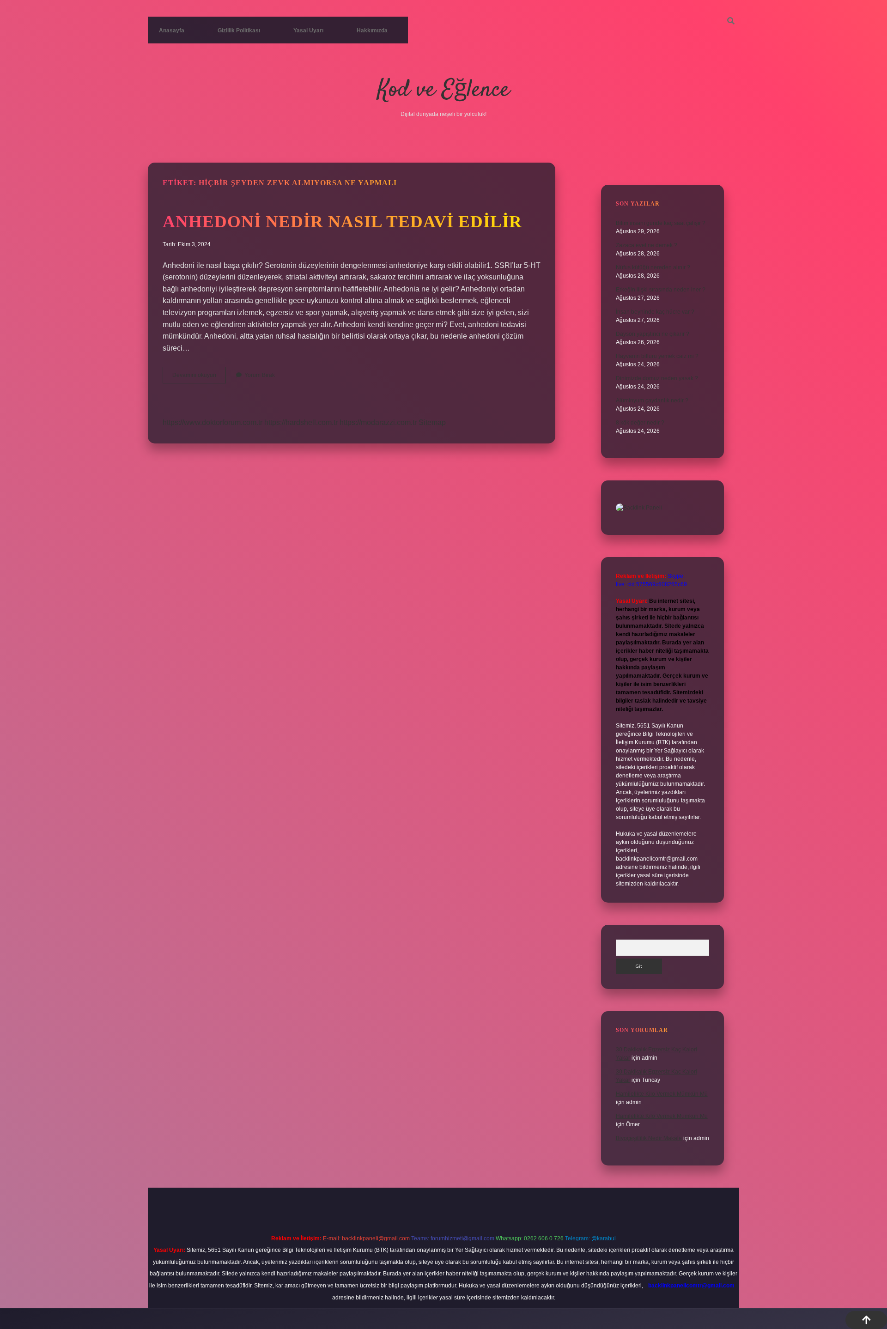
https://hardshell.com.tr (301, 422)
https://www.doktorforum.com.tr (212, 422)
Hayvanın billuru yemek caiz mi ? (657, 356)
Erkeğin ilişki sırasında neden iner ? (660, 289)
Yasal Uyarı (308, 30)
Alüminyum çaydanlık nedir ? (652, 400)
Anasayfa (171, 30)
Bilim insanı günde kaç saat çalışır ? (660, 223)
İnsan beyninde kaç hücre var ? (655, 312)
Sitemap (432, 422)
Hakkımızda (372, 30)
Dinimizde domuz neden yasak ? (657, 378)
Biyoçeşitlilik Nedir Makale (649, 1138)
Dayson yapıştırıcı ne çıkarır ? (652, 334)
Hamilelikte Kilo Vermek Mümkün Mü (662, 1094)
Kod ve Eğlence (443, 90)
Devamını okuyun (199, 377)
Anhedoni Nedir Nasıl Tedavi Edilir (342, 221)
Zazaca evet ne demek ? (646, 245)
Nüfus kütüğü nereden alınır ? (653, 267)
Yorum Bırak (259, 375)
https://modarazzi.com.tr (378, 422)
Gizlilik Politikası (239, 30)
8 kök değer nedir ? (640, 422)
